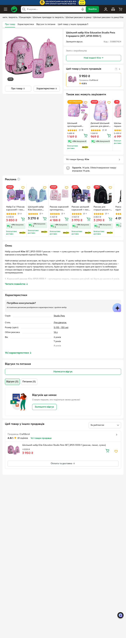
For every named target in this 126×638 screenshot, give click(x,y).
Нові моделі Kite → (93, 58)
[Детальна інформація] (19, 179)
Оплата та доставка (62, 464)
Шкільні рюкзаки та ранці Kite (108, 17)
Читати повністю (16, 284)
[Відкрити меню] (5, 9)
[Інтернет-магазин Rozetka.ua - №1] (14, 9)
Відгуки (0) (12, 382)
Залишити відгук (44, 407)
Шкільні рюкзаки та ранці (78, 17)
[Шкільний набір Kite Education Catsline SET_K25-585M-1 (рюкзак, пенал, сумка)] (37, 194)
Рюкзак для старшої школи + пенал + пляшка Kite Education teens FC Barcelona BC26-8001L (103, 208)
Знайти (92, 9)
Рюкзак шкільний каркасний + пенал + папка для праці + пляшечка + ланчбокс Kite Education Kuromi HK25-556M (81, 208)
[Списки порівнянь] (113, 9)
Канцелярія (25, 17)
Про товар (10, 24)
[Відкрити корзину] (120, 9)
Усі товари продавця (41, 438)
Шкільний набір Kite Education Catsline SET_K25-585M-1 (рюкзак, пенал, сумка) (37, 208)
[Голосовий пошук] (83, 9)
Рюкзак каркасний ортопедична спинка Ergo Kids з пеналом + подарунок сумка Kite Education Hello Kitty (59, 208)
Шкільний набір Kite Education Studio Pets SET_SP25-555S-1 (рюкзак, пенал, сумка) (64, 445)
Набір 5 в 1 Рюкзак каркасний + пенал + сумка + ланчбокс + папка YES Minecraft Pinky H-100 (15, 208)
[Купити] (85, 135)
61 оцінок (23, 438)
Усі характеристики (18, 353)
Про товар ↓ (18, 89)
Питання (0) (29, 382)
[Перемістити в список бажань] (85, 102)
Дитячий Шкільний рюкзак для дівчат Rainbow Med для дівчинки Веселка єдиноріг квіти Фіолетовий (100, 125)
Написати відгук (63, 371)
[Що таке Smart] (85, 147)
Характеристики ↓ (46, 89)
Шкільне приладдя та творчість (48, 17)
